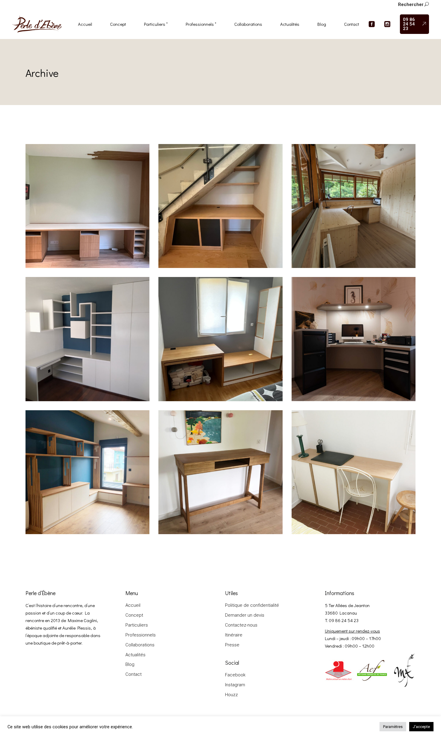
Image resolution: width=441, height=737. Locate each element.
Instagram (235, 684)
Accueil (132, 605)
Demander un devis (244, 615)
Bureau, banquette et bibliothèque (206, 368)
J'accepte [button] (421, 726)
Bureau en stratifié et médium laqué (340, 368)
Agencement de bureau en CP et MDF (77, 502)
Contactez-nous (241, 625)
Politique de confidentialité (252, 605)
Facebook (235, 675)
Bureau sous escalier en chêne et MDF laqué (217, 235)
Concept (134, 615)
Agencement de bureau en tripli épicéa (343, 235)
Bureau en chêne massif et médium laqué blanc (352, 502)
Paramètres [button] (393, 726)
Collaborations (337, 228)
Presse (232, 645)
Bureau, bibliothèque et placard (70, 368)
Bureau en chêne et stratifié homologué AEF (83, 235)
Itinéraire (233, 635)
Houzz (231, 694)
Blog (129, 664)
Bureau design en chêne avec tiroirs (207, 502)
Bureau (42, 228)
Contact (133, 674)
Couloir (194, 228)
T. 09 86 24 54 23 (341, 620)
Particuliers (136, 625)
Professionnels (140, 635)
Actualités (135, 654)
